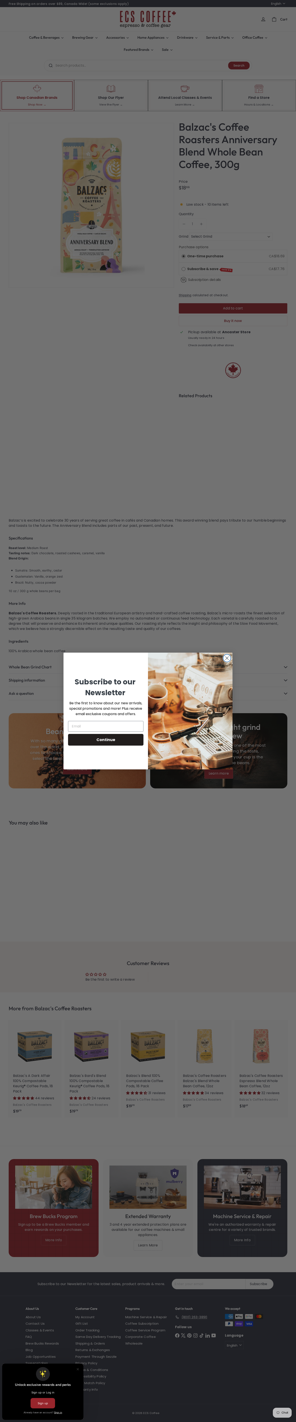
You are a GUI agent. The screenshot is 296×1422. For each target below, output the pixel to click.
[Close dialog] (227, 658)
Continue (105, 739)
